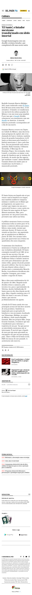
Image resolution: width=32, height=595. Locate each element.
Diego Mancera (16, 58)
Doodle (3, 384)
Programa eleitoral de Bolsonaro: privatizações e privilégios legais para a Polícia (15, 471)
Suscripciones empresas (9, 581)
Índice (19, 581)
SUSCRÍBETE (23, 10)
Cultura (6, 16)
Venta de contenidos (11, 578)
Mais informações (5, 392)
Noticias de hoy (24, 581)
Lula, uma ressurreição (12, 461)
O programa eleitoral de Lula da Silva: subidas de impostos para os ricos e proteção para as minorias (15, 466)
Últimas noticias (7, 454)
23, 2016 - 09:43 (20, 60)
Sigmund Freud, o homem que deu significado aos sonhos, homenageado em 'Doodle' (20, 372)
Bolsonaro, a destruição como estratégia (17, 457)
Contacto (5, 578)
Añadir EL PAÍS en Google (10, 69)
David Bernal (14, 364)
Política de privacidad (9, 580)
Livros (15, 20)
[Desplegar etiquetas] (29, 384)
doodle (4, 120)
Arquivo (4, 513)
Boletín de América (8, 498)
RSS (16, 581)
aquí (26, 396)
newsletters (6, 494)
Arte (24, 20)
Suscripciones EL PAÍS (22, 580)
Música (19, 20)
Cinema (3, 20)
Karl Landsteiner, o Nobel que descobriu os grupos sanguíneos (20, 361)
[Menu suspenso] (3, 10)
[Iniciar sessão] (29, 10)
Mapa (15, 580)
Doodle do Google (7, 25)
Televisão (28, 20)
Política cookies (25, 578)
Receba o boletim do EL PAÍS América (14, 347)
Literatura (9, 20)
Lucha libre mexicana (12, 384)
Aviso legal (19, 578)
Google (17, 116)
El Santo (26, 105)
